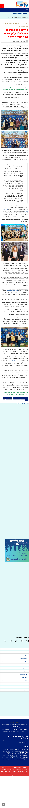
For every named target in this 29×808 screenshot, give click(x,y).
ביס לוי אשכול (16, 398)
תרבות (7, 761)
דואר (26, 683)
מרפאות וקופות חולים (22, 652)
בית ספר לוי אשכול (14, 360)
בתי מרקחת (25, 655)
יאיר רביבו (24, 752)
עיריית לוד (14, 757)
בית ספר (15, 749)
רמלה (8, 759)
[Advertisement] (14, 472)
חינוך (3, 751)
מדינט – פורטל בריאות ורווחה (11, 769)
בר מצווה (12, 749)
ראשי (27, 23)
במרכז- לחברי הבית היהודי (22, 773)
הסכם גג (16, 751)
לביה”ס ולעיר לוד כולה (12, 291)
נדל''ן (2, 755)
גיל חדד (9, 749)
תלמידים (10, 761)
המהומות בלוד (20, 751)
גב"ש (13, 771)
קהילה (27, 759)
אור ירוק (21, 749)
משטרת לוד (11, 755)
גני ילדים (25, 661)
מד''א (5, 753)
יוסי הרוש (17, 753)
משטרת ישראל (18, 755)
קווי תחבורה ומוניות (23, 674)
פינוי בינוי (3, 757)
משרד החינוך (9, 398)
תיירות (13, 761)
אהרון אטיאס (26, 749)
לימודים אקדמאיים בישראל (10, 773)
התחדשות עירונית (10, 751)
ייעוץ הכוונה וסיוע (23, 658)
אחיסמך (19, 749)
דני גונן (24, 751)
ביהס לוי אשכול (24, 398)
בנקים (26, 680)
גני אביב (6, 749)
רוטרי (16, 759)
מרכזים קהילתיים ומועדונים (21, 668)
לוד (8, 753)
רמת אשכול (26, 761)
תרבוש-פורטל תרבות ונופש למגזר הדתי (15, 767)
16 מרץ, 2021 (16, 41)
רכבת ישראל (12, 759)
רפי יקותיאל (21, 761)
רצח (17, 761)
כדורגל (11, 753)
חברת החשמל (24, 677)
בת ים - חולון (16, 771)
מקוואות (25, 687)
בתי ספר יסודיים (24, 664)
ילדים (14, 753)
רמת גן (20, 771)
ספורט (23, 23)
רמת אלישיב (5, 759)
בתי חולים (25, 649)
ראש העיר (19, 759)
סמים (23, 757)
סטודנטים (26, 757)
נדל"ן (11, 775)
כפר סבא (14, 775)
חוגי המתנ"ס (24, 671)
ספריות (26, 690)
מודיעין (18, 769)
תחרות (15, 761)
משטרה (23, 755)
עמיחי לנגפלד (8, 757)
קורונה (23, 759)
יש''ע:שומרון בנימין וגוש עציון (6, 771)
